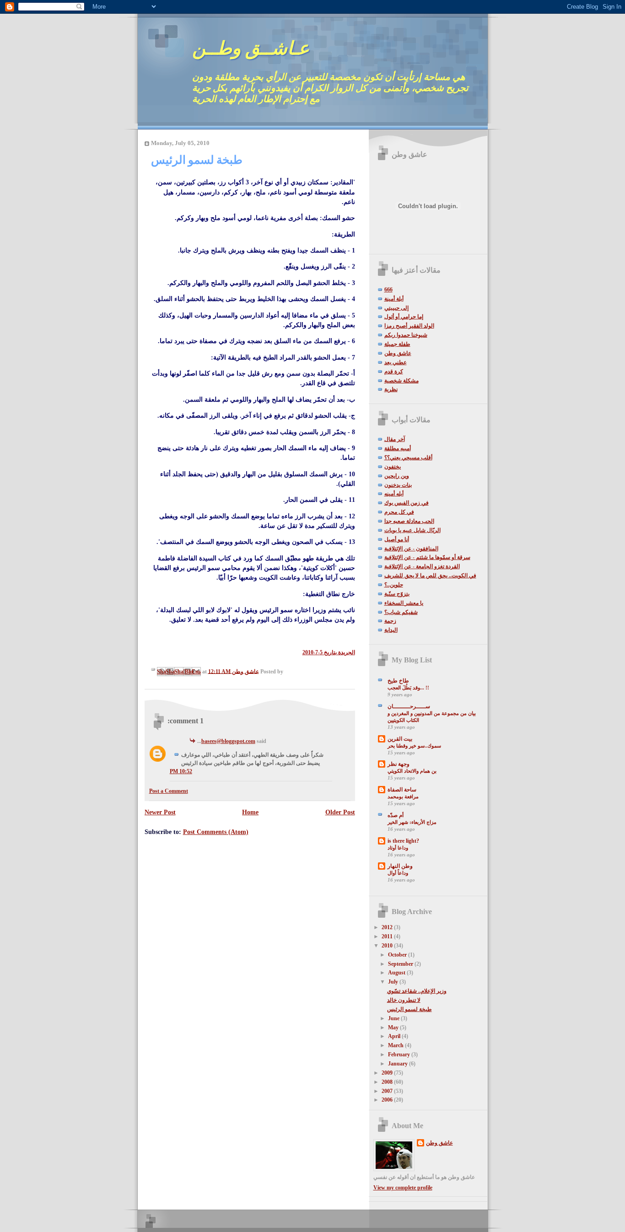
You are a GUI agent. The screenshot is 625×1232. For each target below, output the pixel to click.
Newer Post (160, 812)
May (394, 1027)
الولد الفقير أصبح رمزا (409, 326)
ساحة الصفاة (402, 789)
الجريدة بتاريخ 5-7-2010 (328, 652)
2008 (388, 1082)
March (396, 1045)
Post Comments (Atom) (215, 831)
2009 (388, 1073)
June (394, 1018)
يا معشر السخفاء (403, 603)
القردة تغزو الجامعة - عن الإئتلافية (422, 566)
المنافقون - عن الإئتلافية (411, 548)
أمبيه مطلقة (397, 448)
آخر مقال (394, 439)
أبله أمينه (394, 493)
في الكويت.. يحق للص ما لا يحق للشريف (430, 575)
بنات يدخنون (398, 485)
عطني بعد (395, 362)
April (395, 1036)
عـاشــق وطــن (250, 48)
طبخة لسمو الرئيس (409, 1009)
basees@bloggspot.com (228, 741)
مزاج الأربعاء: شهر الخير (412, 822)
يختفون (392, 466)
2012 (388, 927)
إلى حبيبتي (396, 308)
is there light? (403, 841)
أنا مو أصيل (396, 539)
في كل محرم (399, 512)
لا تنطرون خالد (403, 1000)
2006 (388, 1100)
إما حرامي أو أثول (403, 316)
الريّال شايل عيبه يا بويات (412, 530)
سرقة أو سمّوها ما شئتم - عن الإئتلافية (427, 557)
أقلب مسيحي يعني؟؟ (408, 457)
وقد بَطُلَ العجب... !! (408, 687)
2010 (388, 945)
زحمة (390, 621)
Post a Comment (168, 791)
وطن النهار (400, 866)
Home (250, 812)
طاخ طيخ (398, 681)
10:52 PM (181, 771)
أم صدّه (396, 815)
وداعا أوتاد (398, 847)
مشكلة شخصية (401, 380)
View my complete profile (402, 1187)
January (398, 1063)
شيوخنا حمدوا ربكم (405, 335)
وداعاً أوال (398, 873)
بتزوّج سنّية (396, 594)
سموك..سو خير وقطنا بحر (414, 745)
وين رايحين (396, 476)
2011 (388, 936)
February (399, 1054)
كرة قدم (393, 371)
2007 (388, 1091)
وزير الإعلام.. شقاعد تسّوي (417, 991)
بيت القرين (400, 739)
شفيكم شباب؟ (401, 612)
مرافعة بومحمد (403, 796)
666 (388, 289)
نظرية (391, 389)
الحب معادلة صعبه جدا (409, 521)
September (401, 964)
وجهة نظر (398, 764)
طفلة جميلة (397, 344)
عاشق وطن (397, 353)
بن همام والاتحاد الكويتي (412, 771)
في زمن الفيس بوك (406, 503)
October (398, 955)
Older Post (340, 812)
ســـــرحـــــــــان (409, 706)
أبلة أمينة (394, 299)
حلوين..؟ (393, 584)
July (393, 982)
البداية (391, 630)
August (397, 972)
